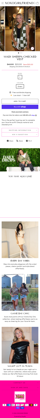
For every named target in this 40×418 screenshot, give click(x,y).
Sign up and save (19, 387)
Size (20, 73)
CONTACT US (19, 383)
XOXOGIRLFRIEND (19, 3)
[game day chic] (20, 292)
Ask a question (20, 134)
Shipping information (20, 130)
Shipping (12, 66)
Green (20, 86)
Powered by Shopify (20, 416)
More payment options (20, 112)
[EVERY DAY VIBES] (20, 239)
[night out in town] (20, 345)
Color (20, 83)
